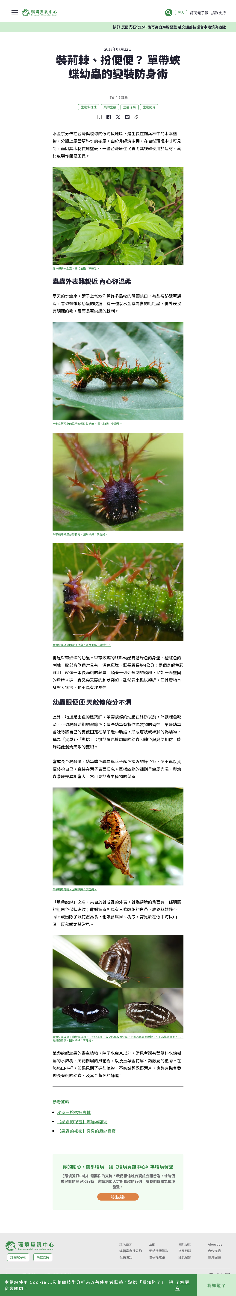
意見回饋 (214, 1257)
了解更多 (182, 1285)
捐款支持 (218, 12)
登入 (181, 12)
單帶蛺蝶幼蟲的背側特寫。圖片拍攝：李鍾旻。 (82, 645)
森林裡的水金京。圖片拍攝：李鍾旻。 (76, 268)
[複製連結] (136, 117)
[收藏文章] (99, 117)
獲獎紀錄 (184, 1257)
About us (215, 1244)
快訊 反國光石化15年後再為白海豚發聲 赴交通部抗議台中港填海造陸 (139, 27)
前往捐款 (118, 1197)
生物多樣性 (89, 107)
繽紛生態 (109, 107)
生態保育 (129, 107)
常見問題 (184, 1250)
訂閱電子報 (199, 12)
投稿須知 (125, 1257)
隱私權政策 (157, 1257)
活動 (152, 1244)
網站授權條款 (158, 1250)
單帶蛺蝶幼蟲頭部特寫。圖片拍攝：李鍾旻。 (80, 534)
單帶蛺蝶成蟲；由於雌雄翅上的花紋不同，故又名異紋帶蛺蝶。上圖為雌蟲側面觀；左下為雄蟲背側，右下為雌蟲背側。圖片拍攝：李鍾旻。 (118, 1038)
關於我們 (184, 1244)
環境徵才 (125, 1244)
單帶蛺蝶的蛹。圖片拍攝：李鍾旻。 (75, 889)
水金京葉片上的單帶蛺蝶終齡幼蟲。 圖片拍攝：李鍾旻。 (87, 423)
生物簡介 (149, 107)
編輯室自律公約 (130, 1250)
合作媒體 (214, 1250)
